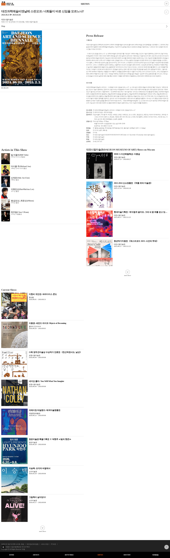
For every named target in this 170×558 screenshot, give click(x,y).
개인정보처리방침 (32, 544)
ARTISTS (36, 555)
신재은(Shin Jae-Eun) (20, 178)
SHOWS (100, 555)
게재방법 (155, 555)
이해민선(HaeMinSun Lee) (22, 189)
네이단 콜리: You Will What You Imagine (46, 381)
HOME (11, 555)
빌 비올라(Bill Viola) (19, 155)
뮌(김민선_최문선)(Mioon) (22, 201)
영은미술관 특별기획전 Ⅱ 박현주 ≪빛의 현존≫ (50, 439)
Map (3, 26)
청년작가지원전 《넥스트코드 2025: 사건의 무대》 (136, 241)
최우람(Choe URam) (20, 212)
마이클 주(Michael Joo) (21, 166)
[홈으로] (7, 3)
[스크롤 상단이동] (166, 545)
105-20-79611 (25, 547)
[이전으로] (3, 545)
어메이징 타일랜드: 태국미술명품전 (44, 410)
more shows (127, 275)
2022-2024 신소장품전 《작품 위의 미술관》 (133, 183)
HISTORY (127, 555)
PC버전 (53, 544)
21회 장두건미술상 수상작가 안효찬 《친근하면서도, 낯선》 (55, 352)
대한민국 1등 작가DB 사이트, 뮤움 (12, 544)
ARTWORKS (69, 555)
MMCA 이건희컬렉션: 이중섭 (127, 154)
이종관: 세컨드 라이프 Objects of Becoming (47, 323)
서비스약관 (45, 544)
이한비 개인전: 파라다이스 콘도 (43, 294)
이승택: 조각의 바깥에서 (39, 468)
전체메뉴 (166, 3)
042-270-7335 (98, 141)
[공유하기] (166, 10)
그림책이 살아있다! (37, 497)
